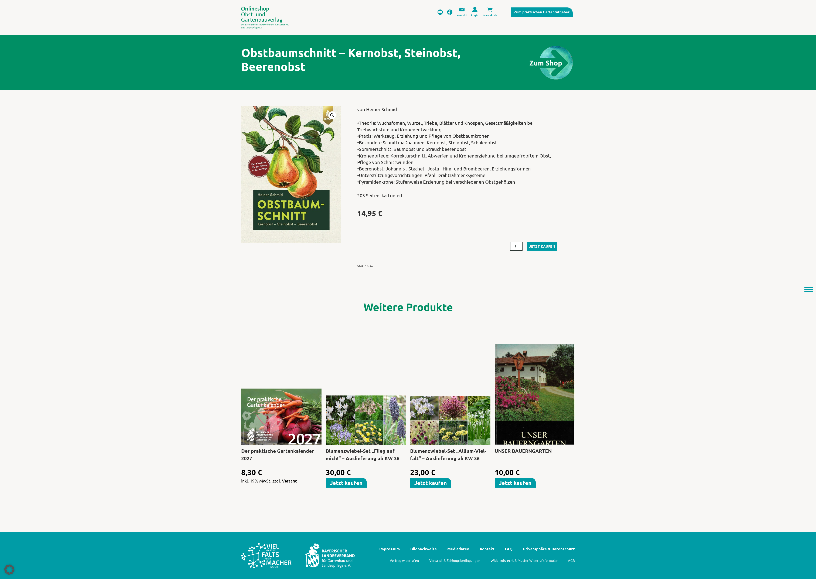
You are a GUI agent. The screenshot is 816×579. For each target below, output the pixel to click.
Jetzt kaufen (542, 246)
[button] (332, 115)
